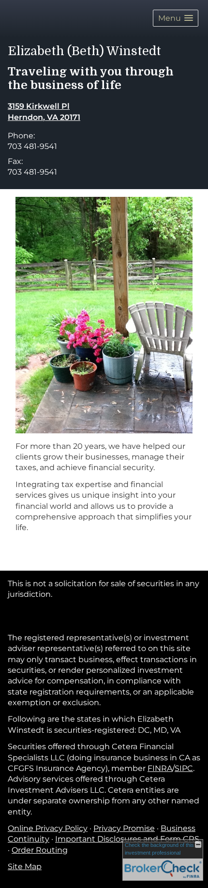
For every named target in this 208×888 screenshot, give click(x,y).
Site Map (25, 866)
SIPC (184, 768)
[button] (175, 18)
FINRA (160, 768)
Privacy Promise (124, 828)
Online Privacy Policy (48, 828)
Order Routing (40, 850)
